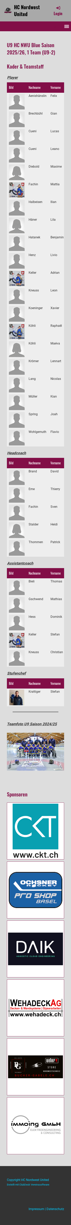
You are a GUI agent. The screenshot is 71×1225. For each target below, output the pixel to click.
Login (58, 13)
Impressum (36, 1209)
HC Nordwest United (27, 10)
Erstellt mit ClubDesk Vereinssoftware (28, 1184)
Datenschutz (55, 1209)
